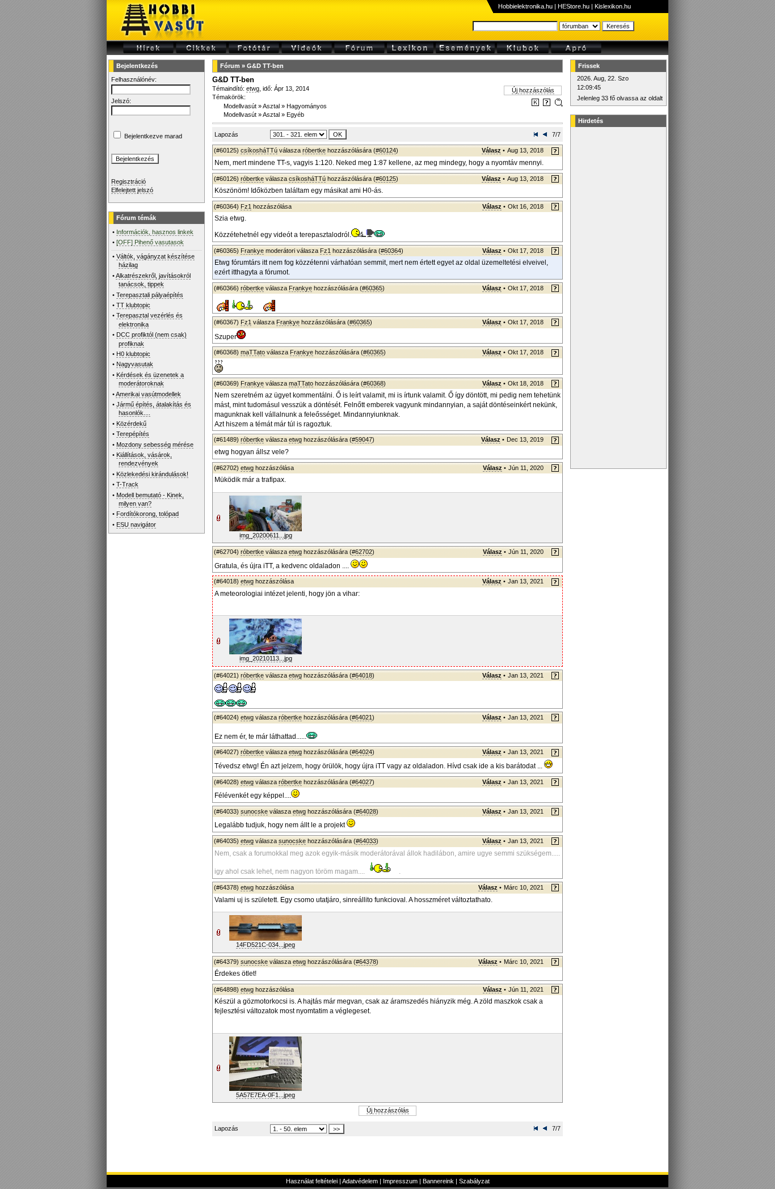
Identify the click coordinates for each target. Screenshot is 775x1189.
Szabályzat (474, 1181)
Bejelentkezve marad (153, 136)
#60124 (386, 150)
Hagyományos (307, 106)
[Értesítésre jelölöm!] (558, 104)
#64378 (366, 961)
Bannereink (438, 1181)
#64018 (362, 675)
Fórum (230, 65)
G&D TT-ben (265, 65)
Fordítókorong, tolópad (147, 513)
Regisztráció (128, 181)
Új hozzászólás (533, 90)
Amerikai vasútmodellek (148, 394)
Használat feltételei (312, 1181)
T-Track (127, 484)
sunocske (254, 811)
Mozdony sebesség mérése (154, 444)
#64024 (362, 751)
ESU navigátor (136, 524)
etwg (252, 88)
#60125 (386, 178)
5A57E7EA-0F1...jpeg (265, 1094)
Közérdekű (131, 423)
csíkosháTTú (259, 150)
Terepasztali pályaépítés (149, 294)
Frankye (252, 250)
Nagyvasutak (134, 364)
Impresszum (400, 1181)
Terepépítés (132, 433)
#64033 (366, 840)
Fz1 (246, 206)
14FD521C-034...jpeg (265, 944)
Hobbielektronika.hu (525, 6)
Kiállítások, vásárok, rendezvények (144, 459)
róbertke (314, 150)
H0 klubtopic (133, 353)
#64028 (366, 811)
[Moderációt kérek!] (546, 104)
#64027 (362, 781)
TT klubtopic (133, 305)
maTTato (253, 352)
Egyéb (295, 114)
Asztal (271, 106)
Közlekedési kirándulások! (152, 474)
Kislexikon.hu (613, 6)
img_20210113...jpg (265, 658)
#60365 (372, 288)
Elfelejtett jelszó (132, 190)
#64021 (362, 717)
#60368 (373, 383)
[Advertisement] (616, 298)
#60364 (391, 250)
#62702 (362, 551)
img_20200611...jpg (265, 535)
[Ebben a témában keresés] (535, 104)
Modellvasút (240, 106)
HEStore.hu (573, 6)
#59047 (362, 439)
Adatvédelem (360, 1181)
